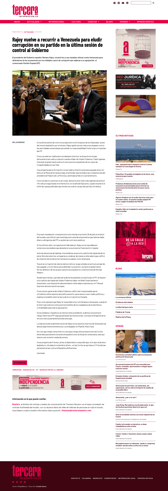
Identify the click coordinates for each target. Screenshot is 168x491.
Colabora (86, 478)
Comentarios (110, 478)
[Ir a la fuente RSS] (127, 2)
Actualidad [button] (33, 22)
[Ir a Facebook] (115, 2)
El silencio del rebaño (124, 302)
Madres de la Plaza (123, 317)
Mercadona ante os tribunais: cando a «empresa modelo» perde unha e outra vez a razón (135, 444)
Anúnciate (98, 478)
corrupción (16, 370)
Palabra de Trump (123, 312)
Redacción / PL (17, 32)
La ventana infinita (123, 297)
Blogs (109, 22)
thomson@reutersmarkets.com (76, 410)
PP (37, 370)
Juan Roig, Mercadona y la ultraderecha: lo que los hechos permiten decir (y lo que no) (135, 406)
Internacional (56, 22)
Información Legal (127, 478)
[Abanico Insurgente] (136, 110)
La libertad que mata (124, 307)
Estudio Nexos (41, 486)
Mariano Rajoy (29, 370)
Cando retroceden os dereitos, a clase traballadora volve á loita (131, 425)
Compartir (20, 363)
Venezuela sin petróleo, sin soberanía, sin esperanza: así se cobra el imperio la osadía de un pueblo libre (134, 388)
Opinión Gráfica (145, 22)
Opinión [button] (124, 22)
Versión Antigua (145, 478)
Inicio (17, 22)
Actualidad (29, 32)
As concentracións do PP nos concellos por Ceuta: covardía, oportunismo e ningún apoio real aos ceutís (134, 366)
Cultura (76, 22)
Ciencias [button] (92, 22)
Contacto (75, 478)
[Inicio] (25, 11)
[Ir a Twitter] (119, 2)
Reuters (16, 404)
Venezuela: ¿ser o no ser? (126, 397)
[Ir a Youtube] (123, 2)
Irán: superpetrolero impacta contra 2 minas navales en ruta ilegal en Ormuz (134, 165)
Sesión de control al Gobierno (51, 370)
